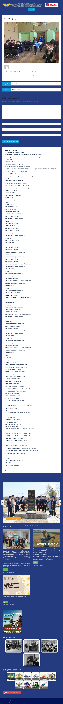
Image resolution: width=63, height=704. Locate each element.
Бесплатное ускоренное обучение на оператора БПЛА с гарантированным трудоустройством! (46, 551)
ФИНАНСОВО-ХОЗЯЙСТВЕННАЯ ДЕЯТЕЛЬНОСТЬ (18, 185)
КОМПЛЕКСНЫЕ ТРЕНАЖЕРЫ (14, 426)
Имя (31, 121)
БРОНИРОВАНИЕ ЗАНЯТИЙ (13, 424)
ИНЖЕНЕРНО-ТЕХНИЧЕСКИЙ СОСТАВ (17, 445)
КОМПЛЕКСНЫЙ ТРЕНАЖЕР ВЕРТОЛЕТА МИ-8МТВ (20, 431)
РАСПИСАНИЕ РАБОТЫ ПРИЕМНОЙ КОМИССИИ (19, 264)
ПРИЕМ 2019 (8, 221)
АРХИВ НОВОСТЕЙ (10, 192)
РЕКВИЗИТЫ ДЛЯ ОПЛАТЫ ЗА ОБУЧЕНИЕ (16, 367)
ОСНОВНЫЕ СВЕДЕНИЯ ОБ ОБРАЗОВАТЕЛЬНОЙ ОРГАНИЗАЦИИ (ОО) (23, 154)
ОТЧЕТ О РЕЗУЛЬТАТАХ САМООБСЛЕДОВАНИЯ (17, 166)
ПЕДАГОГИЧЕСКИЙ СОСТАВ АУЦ (14, 419)
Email (31, 127)
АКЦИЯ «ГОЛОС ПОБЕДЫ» (13, 378)
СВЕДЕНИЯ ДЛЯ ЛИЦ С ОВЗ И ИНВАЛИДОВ (16, 171)
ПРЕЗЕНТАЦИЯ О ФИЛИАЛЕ (13, 230)
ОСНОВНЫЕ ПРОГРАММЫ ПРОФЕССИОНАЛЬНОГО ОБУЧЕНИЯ (21, 450)
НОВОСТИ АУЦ (9, 415)
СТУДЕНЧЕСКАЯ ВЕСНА (12, 383)
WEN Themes (17, 702)
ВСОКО (7, 178)
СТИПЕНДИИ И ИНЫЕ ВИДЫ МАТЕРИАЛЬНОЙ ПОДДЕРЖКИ (20, 176)
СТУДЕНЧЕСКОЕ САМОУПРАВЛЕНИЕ (15, 386)
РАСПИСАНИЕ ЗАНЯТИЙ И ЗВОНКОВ (15, 453)
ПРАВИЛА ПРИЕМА (11, 209)
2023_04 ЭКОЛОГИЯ (15, 71)
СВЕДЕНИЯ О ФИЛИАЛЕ (11, 150)
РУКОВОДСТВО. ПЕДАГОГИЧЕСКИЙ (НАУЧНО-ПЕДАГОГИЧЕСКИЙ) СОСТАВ (25, 157)
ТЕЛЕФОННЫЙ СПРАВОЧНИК (13, 195)
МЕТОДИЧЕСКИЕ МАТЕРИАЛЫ (13, 360)
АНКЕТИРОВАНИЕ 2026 (11, 408)
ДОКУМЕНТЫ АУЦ (10, 417)
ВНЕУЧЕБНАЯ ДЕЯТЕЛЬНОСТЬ (13, 369)
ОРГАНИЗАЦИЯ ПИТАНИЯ (12, 393)
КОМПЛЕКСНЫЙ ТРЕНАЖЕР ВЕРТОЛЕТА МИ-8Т (19, 435)
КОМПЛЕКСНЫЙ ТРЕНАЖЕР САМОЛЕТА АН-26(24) (20, 428)
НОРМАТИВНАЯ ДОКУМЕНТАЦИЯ (15, 257)
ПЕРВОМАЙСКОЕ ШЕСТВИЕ (13, 381)
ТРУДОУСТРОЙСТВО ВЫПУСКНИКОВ (15, 400)
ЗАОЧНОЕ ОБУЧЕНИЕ (11, 362)
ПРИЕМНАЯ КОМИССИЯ (12, 211)
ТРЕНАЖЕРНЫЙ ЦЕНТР (11, 422)
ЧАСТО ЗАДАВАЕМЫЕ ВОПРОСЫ (14, 460)
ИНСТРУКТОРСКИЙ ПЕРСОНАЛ (14, 438)
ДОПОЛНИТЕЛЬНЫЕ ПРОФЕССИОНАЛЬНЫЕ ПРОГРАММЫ (20, 448)
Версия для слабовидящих (13, 692)
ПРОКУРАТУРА (8, 456)
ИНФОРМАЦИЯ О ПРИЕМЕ (13, 206)
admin (12, 68)
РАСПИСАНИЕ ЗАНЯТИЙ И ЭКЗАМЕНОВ (15, 391)
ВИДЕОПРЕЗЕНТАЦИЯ (11, 190)
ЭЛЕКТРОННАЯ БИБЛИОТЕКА (13, 398)
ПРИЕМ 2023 (8, 288)
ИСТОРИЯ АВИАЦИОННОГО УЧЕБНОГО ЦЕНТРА (18, 412)
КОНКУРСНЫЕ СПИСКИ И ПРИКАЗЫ (15, 218)
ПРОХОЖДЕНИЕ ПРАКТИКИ (12, 396)
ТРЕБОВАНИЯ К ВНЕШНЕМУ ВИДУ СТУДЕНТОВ (17, 388)
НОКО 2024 (8, 357)
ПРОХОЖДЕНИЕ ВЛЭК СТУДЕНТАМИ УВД (16, 364)
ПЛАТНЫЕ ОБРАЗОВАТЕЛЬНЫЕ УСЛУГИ (15, 183)
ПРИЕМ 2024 (8, 305)
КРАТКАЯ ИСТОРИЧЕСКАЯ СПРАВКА (14, 152)
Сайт (3, 132)
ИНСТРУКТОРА (11, 443)
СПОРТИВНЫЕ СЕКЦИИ (11, 403)
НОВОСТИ (11, 572)
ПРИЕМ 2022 (8, 271)
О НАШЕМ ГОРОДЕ (10, 200)
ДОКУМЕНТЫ (8, 159)
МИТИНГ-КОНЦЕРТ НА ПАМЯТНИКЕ (15, 376)
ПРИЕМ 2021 (8, 255)
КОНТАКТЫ (7, 458)
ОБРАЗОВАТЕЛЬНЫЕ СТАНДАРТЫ (14, 164)
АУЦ (6, 410)
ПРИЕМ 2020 (8, 238)
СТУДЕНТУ (7, 355)
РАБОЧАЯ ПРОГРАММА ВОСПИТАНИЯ (16, 371)
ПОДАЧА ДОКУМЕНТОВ (12, 249)
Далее (5, 569)
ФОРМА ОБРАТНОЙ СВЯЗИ (12, 465)
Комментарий (31, 104)
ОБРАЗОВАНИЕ (9, 161)
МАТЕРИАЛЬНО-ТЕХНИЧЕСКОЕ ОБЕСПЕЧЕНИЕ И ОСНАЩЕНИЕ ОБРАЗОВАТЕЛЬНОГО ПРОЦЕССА (31, 169)
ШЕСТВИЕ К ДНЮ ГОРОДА (13, 374)
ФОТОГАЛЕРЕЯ (9, 197)
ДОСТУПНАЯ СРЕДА (10, 173)
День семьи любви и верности (14, 597)
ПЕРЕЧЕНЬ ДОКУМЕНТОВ (13, 216)
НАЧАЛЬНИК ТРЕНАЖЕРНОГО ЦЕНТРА (17, 440)
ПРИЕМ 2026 (8, 338)
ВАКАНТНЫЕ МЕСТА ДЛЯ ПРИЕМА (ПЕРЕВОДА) (17, 188)
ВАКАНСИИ (8, 462)
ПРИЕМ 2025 (8, 321)
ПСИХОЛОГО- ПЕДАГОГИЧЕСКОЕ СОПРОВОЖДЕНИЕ (19, 405)
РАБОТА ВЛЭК (10, 268)
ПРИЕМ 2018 (8, 204)
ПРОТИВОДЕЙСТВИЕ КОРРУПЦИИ (14, 180)
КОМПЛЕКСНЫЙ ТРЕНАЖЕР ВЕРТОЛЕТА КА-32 (19, 433)
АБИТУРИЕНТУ (8, 202)
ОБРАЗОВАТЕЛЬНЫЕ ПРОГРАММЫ (15, 214)
